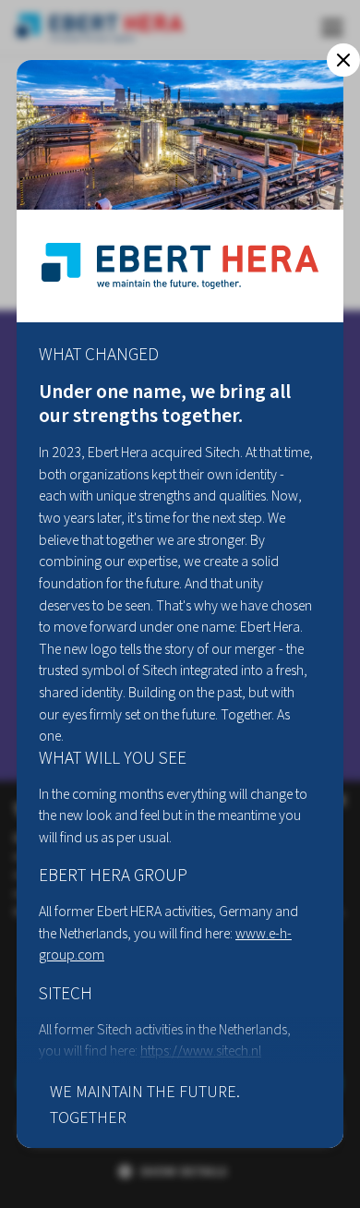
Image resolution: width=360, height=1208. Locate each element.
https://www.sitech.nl (200, 1051)
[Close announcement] (343, 60)
